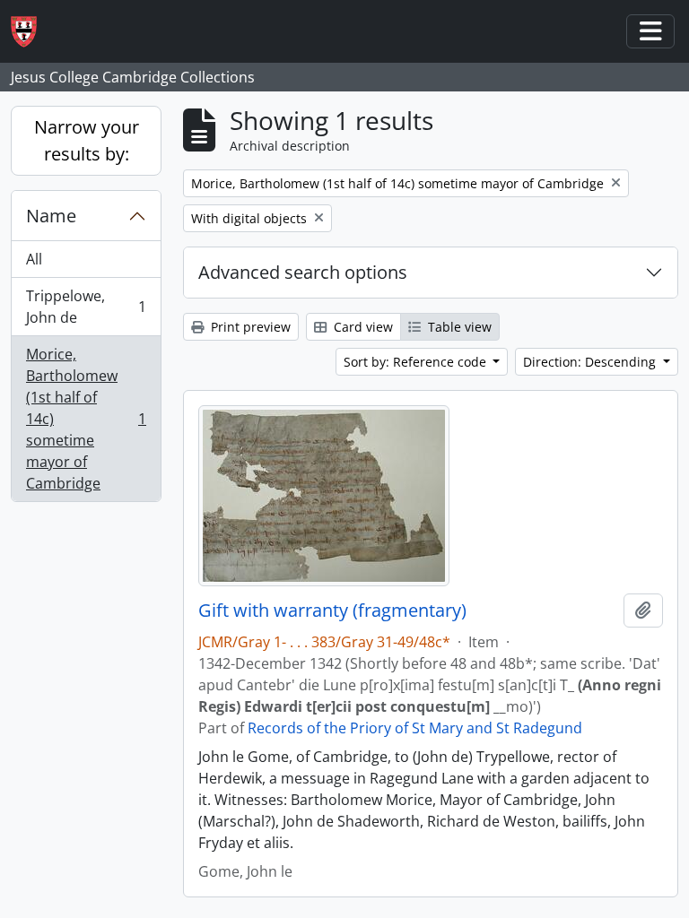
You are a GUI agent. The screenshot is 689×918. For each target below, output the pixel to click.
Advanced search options (302, 272)
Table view (458, 326)
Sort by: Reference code (417, 361)
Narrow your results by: (86, 140)
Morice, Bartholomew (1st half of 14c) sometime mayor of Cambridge (85, 418)
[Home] (31, 32)
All (34, 259)
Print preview (249, 326)
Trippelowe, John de (85, 306)
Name (51, 216)
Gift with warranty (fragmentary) (332, 610)
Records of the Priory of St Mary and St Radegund (415, 728)
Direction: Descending (591, 361)
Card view (361, 326)
